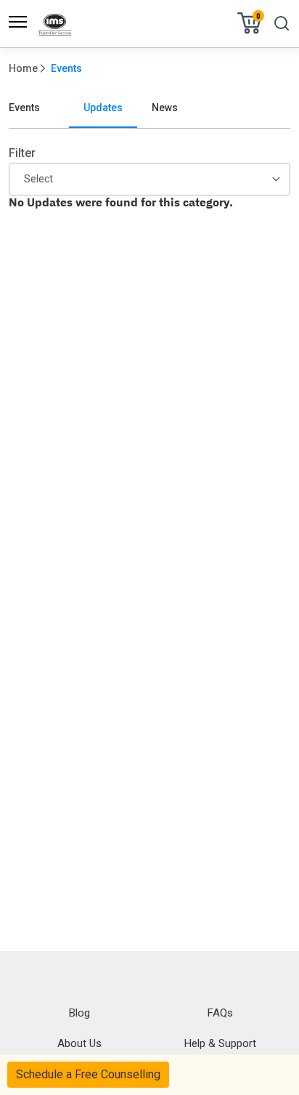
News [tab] (165, 107)
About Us (79, 1043)
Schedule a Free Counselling (88, 1074)
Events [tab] (24, 107)
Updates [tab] (103, 107)
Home (23, 68)
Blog (79, 1012)
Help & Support (220, 1043)
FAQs (220, 1012)
